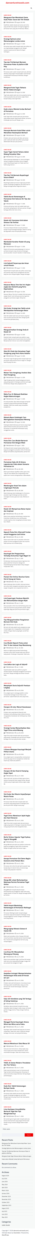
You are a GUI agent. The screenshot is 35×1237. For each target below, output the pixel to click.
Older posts (6, 1129)
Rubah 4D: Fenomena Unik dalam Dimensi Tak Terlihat (16, 221)
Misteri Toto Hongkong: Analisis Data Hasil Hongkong (17, 373)
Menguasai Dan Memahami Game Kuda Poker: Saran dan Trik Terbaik (16, 18)
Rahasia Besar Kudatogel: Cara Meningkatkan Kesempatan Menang (17, 418)
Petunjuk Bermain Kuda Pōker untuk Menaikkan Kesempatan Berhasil (17, 131)
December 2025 (6, 1196)
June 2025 (5, 1214)
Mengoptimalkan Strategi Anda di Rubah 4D (16, 330)
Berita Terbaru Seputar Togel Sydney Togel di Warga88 (17, 838)
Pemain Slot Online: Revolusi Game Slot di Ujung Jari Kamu (16, 578)
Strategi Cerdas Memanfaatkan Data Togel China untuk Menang (17, 729)
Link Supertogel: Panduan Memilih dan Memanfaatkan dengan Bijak (16, 599)
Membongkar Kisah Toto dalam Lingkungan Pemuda (15, 486)
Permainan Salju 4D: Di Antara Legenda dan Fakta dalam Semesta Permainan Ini (16, 464)
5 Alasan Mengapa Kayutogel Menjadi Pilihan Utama (17, 750)
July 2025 (4, 1211)
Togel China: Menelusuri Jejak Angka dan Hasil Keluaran (17, 816)
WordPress (5, 1235)
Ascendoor (17, 1233)
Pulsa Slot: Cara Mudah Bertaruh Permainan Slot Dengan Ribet (16, 441)
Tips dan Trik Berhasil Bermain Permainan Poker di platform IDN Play (16, 64)
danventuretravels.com (17, 2)
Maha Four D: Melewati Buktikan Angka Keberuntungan (16, 395)
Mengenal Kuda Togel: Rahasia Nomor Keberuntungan (15, 88)
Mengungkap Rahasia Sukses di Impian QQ (15, 929)
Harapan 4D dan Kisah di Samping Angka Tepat (16, 772)
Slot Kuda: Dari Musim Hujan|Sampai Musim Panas (17, 795)
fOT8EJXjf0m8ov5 (9, 22)
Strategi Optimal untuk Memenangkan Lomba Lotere (14, 40)
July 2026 (4, 1178)
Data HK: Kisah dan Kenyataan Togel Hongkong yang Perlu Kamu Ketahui (17, 352)
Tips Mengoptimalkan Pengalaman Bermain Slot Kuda (16, 620)
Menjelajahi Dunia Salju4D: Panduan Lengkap (17, 686)
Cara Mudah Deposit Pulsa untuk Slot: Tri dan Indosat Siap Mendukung (17, 644)
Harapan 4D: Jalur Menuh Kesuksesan (17, 707)
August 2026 (5, 1176)
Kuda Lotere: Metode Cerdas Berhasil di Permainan (17, 110)
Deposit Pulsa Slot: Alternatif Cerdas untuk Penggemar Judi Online (17, 533)
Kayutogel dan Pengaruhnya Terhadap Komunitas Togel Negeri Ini (17, 554)
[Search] (31, 8)
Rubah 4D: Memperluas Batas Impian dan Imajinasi (17, 510)
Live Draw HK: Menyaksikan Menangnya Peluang (14, 953)
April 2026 (5, 1187)
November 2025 (6, 1199)
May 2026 (5, 1184)
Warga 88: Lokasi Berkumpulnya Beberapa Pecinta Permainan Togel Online (16, 882)
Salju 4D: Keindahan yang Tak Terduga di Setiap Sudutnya (17, 999)
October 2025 (5, 1202)
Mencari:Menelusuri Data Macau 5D (17, 1043)
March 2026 (5, 1190)
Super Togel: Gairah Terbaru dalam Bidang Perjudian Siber (16, 153)
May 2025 (5, 1217)
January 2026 (5, 1193)
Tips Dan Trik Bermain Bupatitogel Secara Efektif (16, 176)
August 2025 (5, 1208)
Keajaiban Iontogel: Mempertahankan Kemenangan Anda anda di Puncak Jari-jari (17, 975)
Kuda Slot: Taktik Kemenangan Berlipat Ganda (15, 1087)
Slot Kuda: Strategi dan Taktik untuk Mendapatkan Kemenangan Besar (17, 309)
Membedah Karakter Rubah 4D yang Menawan (17, 242)
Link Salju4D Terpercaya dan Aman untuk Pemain (16, 264)
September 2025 (6, 1205)
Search (29, 1135)
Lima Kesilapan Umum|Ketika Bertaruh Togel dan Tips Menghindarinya (14, 1111)
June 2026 (5, 1181)
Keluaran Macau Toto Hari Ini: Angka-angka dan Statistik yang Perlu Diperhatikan (17, 286)
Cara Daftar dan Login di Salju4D (15, 664)
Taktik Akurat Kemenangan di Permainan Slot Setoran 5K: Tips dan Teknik (17, 198)
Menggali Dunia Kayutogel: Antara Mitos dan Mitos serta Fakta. (16, 1023)
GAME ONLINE (7, 15)
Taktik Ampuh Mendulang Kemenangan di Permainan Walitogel (17, 906)
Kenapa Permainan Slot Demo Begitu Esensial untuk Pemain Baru (17, 859)
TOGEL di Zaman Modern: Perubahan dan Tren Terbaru (17, 1063)
